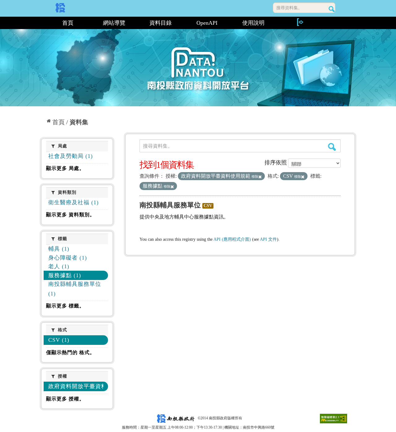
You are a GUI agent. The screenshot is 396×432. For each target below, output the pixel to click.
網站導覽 (114, 23)
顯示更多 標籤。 (65, 305)
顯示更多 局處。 (65, 168)
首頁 (67, 23)
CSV (208, 205)
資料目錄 (160, 23)
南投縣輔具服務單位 (170, 205)
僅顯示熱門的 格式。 (70, 352)
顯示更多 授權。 (65, 398)
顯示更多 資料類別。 (70, 214)
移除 (255, 176)
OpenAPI (206, 23)
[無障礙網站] (333, 418)
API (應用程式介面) (232, 239)
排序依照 (276, 162)
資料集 (79, 122)
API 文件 (268, 239)
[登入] (300, 22)
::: (42, 23)
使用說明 (253, 23)
